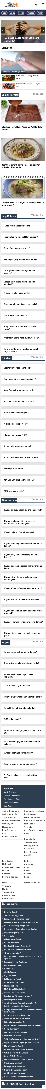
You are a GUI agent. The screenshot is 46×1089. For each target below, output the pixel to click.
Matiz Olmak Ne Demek (13, 1046)
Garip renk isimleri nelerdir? (15, 982)
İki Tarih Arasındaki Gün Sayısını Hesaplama (11, 823)
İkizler (21, 13)
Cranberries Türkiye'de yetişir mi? (18, 996)
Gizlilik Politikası (10, 792)
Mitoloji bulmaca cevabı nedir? (17, 1032)
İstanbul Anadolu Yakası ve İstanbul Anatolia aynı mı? (22, 957)
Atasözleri (28, 864)
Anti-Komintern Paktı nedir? (16, 1073)
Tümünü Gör (37, 94)
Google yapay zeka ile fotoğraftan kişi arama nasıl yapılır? (23, 1011)
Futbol (27, 861)
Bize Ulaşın (8, 806)
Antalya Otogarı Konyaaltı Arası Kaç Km (20, 1003)
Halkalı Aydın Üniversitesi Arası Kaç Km (20, 929)
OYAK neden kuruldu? (13, 1063)
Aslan (40, 13)
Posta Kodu (29, 839)
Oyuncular (7, 886)
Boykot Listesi (8, 899)
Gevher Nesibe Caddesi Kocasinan (18, 1077)
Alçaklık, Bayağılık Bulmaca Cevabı (18, 1049)
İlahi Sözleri (7, 861)
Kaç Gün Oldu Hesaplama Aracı (32, 816)
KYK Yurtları (29, 849)
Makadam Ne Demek (12, 1036)
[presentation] (3, 30)
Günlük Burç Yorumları (34, 820)
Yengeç (30, 13)
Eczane (5, 870)
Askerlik (27, 855)
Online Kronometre (10, 811)
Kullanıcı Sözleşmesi (12, 796)
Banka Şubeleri (9, 895)
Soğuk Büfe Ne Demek (13, 1056)
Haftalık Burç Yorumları (30, 825)
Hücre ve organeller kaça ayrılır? (18, 1015)
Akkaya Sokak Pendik (13, 939)
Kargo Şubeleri (31, 852)
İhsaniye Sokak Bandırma (14, 1066)
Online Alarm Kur (10, 814)
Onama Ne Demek (11, 943)
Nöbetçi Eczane (31, 845)
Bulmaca (6, 874)
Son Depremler (31, 842)
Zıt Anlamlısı (8, 892)
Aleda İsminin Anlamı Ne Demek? (17, 1019)
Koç (4, 13)
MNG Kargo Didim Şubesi (14, 989)
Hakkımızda (8, 789)
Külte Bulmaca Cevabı (13, 965)
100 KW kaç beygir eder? (14, 915)
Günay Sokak (9, 936)
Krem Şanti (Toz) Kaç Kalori (15, 962)
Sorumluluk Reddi (11, 803)
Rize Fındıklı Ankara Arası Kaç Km (18, 946)
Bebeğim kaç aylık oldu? (10, 832)
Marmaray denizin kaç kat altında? (18, 1060)
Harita (5, 889)
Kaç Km (27, 874)
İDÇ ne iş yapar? (11, 976)
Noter (4, 883)
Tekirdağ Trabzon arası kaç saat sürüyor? (22, 1039)
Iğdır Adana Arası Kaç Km (14, 1022)
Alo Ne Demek (10, 972)
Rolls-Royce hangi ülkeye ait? (16, 926)
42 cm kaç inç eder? (12, 953)
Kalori (27, 877)
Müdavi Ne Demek (11, 986)
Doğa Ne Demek (10, 912)
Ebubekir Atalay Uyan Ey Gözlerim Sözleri (21, 922)
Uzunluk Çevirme (9, 836)
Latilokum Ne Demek (12, 979)
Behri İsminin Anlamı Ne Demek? (17, 1006)
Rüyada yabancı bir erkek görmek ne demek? (22, 1025)
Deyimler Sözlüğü (10, 877)
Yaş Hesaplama (9, 817)
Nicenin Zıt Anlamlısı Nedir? (15, 1070)
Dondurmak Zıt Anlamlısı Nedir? (17, 950)
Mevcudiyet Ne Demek (13, 999)
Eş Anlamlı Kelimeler (11, 867)
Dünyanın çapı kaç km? (13, 933)
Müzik (27, 867)
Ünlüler (27, 870)
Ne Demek (6, 864)
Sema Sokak (9, 969)
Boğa (12, 13)
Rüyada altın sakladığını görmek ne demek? (22, 1043)
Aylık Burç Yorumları (33, 830)
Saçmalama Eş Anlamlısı (14, 993)
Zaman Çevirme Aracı (34, 811)
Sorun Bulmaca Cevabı (13, 1029)
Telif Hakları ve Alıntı (12, 799)
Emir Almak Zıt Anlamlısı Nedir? (17, 919)
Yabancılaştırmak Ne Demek (16, 1053)
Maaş (26, 833)
